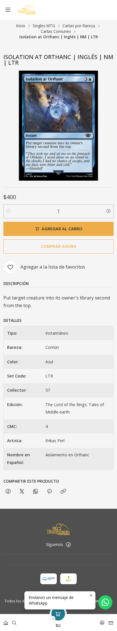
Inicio (20, 26)
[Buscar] (14, 621)
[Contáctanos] (111, 621)
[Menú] (7, 10)
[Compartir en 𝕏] (22, 492)
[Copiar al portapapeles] (63, 492)
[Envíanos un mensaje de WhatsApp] (105, 602)
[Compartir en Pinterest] (49, 492)
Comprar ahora (58, 246)
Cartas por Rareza (78, 26)
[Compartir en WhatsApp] (35, 492)
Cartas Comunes (56, 31)
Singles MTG (44, 26)
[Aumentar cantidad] (108, 211)
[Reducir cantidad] (8, 211)
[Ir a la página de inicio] (26, 10)
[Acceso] (102, 621)
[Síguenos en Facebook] (68, 544)
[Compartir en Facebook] (8, 492)
